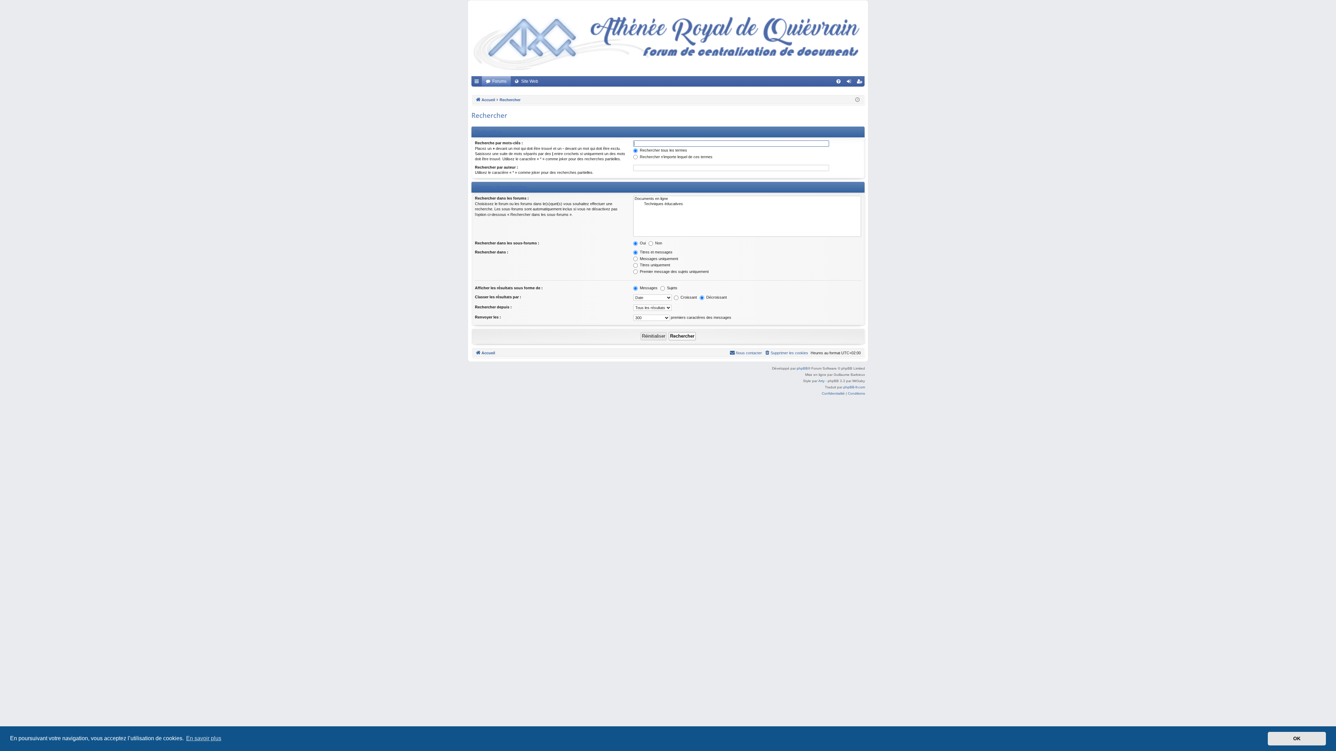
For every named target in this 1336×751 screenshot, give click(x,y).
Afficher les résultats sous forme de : (509, 288)
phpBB (802, 368)
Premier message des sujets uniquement (674, 271)
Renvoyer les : (488, 317)
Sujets (671, 288)
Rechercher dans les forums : (502, 198)
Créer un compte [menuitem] (861, 83)
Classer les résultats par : (498, 297)
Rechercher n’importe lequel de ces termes (676, 157)
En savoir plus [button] (203, 738)
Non (658, 243)
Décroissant (716, 297)
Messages (648, 288)
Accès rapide (478, 83)
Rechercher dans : (491, 252)
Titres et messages (656, 252)
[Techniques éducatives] (747, 204)
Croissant (688, 297)
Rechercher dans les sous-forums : (507, 243)
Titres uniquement (654, 265)
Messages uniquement (658, 259)
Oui (642, 243)
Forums (499, 81)
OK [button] (1297, 738)
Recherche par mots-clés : (499, 143)
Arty (821, 381)
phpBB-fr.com (854, 387)
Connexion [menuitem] (850, 83)
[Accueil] (668, 40)
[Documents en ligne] (747, 198)
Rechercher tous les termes (663, 150)
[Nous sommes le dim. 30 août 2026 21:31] (857, 100)
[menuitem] (838, 81)
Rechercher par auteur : (496, 167)
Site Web (529, 81)
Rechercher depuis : (493, 307)
